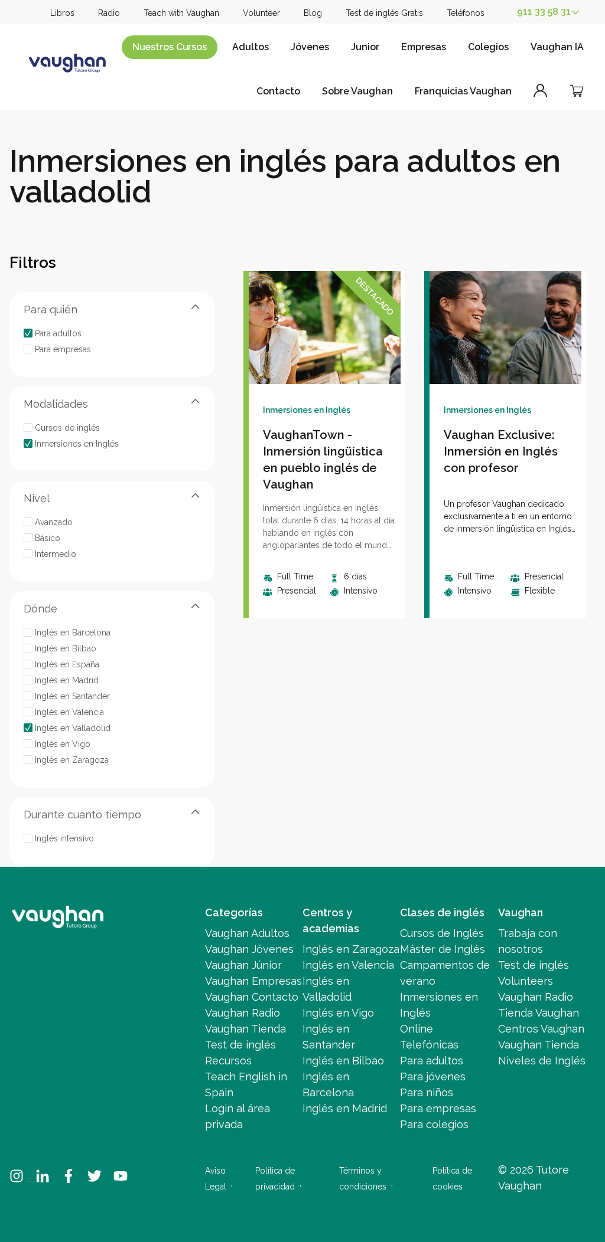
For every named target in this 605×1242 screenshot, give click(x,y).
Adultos (250, 47)
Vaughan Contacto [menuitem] (251, 997)
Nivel (37, 498)
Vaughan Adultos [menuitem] (247, 933)
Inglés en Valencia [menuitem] (348, 965)
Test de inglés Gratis (384, 13)
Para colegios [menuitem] (434, 1124)
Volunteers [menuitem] (525, 981)
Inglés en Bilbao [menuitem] (343, 1060)
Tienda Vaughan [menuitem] (538, 1013)
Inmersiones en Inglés (306, 410)
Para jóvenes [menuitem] (433, 1076)
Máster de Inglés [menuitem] (442, 949)
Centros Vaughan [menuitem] (541, 1029)
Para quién (50, 309)
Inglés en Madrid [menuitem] (344, 1108)
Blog (313, 13)
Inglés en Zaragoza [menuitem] (350, 949)
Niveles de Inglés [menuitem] (542, 1060)
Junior (365, 47)
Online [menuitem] (416, 1029)
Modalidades (56, 404)
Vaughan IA (557, 47)
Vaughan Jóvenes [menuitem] (249, 949)
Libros (62, 13)
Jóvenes (310, 47)
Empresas (423, 47)
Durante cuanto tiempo (82, 814)
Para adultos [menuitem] (431, 1060)
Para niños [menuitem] (426, 1092)
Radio (109, 13)
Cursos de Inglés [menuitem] (442, 933)
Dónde (40, 608)
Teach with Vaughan (181, 13)
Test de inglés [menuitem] (240, 1044)
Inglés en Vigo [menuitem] (338, 1013)
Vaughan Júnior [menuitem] (243, 965)
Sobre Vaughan (357, 91)
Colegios (488, 47)
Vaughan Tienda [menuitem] (245, 1029)
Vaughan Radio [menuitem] (242, 1013)
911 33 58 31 (544, 11)
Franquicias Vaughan (463, 91)
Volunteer (261, 13)
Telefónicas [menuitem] (429, 1044)
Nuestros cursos (169, 47)
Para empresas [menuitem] (438, 1108)
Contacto (278, 91)
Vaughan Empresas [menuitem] (253, 981)
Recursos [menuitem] (228, 1060)
